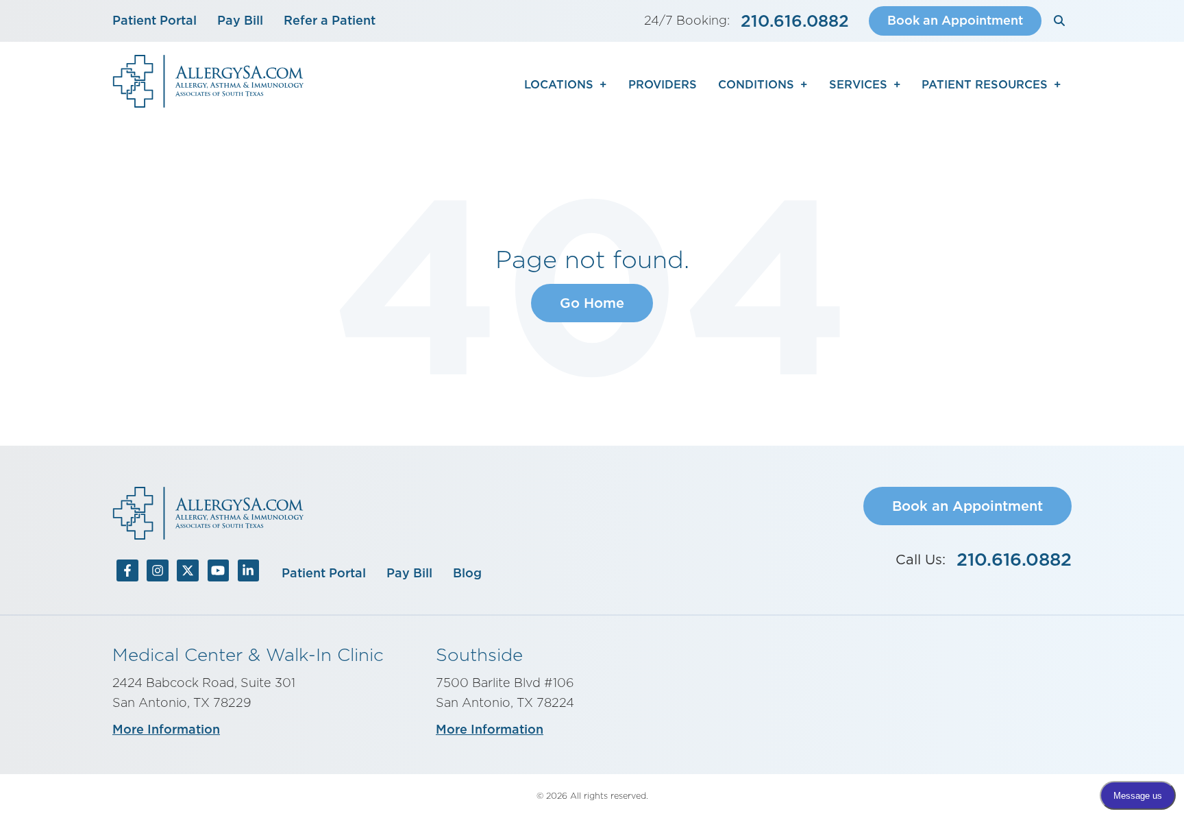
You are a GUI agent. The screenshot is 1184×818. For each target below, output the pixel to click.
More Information (166, 729)
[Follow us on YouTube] (218, 573)
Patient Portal (154, 20)
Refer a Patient (329, 20)
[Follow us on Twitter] (188, 573)
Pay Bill (240, 20)
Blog (467, 572)
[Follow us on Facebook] (127, 573)
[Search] (1060, 21)
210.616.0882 (795, 20)
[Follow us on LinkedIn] (248, 573)
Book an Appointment (955, 20)
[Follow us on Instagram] (158, 573)
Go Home (592, 303)
